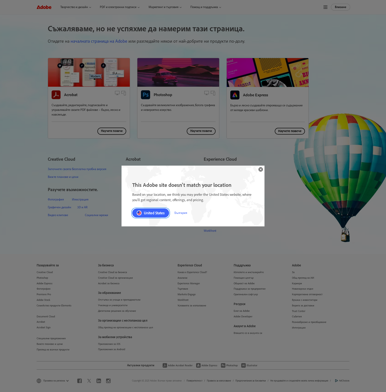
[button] (260, 169)
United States (154, 213)
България (180, 213)
